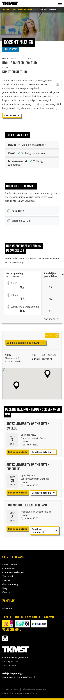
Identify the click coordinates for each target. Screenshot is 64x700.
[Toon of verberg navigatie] (59, 3)
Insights (6, 580)
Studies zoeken (10, 564)
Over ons (6, 592)
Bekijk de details (17, 451)
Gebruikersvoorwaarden (34, 689)
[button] (16, 385)
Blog (4, 588)
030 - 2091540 (49, 354)
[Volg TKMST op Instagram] (5, 639)
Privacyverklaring (10, 689)
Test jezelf (7, 576)
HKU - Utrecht (11, 49)
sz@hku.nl (47, 358)
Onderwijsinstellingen (13, 572)
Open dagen (8, 568)
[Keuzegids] (39, 623)
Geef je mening (10, 584)
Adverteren (7, 608)
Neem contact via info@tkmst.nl (18, 677)
